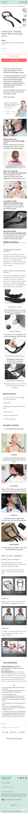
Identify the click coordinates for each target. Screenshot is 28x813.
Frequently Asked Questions (10, 727)
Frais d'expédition (5, 42)
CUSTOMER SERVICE (7, 787)
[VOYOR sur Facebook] (18, 778)
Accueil (2, 6)
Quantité (4, 48)
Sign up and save (7, 791)
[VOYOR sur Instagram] (26, 778)
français (13, 805)
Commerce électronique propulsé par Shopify (17, 811)
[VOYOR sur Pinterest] (23, 778)
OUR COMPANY (6, 783)
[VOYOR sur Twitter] (21, 778)
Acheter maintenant (14, 60)
